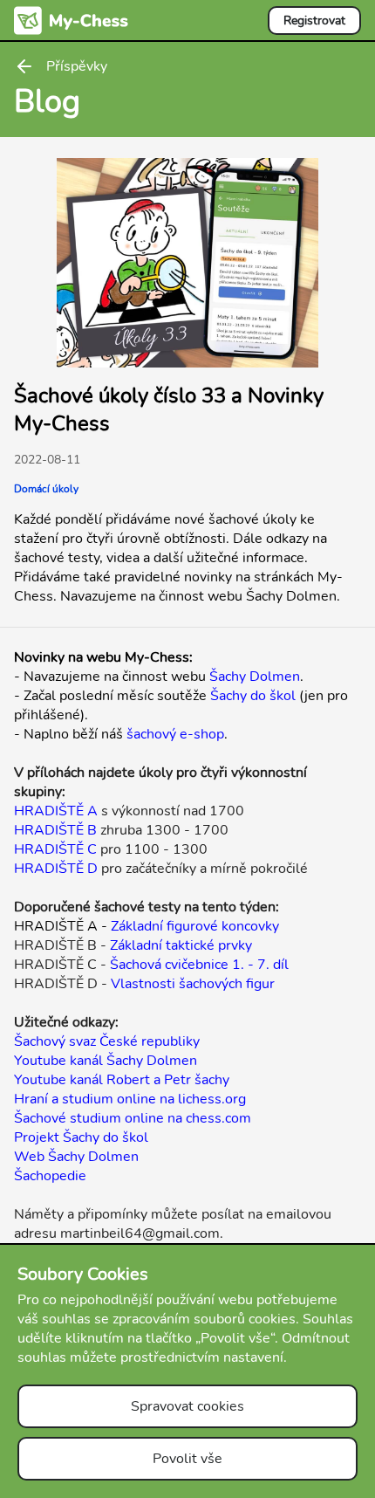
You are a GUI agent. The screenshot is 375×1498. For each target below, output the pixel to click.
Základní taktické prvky (181, 945)
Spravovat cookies (187, 1406)
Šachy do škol (253, 695)
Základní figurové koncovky (195, 926)
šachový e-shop (175, 734)
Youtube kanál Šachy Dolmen (105, 1060)
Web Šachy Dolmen (76, 1156)
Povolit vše (187, 1458)
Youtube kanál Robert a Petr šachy (121, 1079)
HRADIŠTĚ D (56, 868)
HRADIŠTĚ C (55, 849)
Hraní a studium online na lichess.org (130, 1099)
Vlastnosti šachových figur (193, 983)
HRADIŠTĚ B (55, 830)
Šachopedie (50, 1175)
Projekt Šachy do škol (81, 1137)
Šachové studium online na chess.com (132, 1118)
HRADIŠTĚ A (56, 811)
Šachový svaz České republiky (107, 1041)
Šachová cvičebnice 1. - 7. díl (199, 964)
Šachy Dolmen (254, 676)
